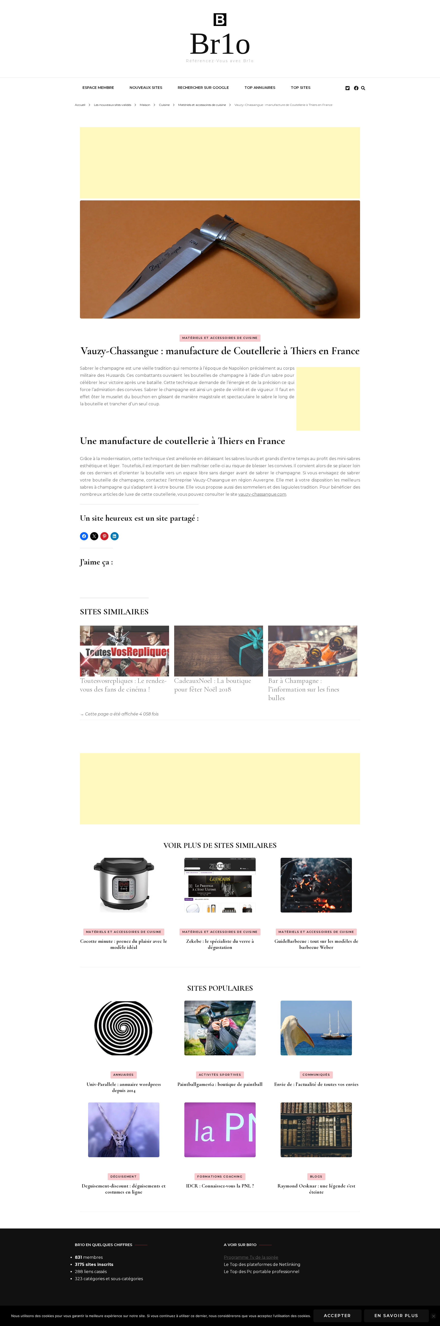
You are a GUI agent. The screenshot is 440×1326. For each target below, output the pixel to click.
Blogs (316, 1176)
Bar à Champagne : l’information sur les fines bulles (303, 689)
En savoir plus (397, 1315)
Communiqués (316, 1074)
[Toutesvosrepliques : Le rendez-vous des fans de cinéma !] (124, 651)
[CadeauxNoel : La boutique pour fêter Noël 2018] (218, 651)
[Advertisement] (220, 162)
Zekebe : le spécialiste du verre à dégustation (220, 944)
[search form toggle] (363, 88)
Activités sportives (220, 1074)
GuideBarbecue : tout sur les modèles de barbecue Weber (316, 944)
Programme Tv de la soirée (251, 1257)
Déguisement (124, 1176)
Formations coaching (219, 1176)
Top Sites (300, 87)
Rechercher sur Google (203, 87)
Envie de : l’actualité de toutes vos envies (316, 1084)
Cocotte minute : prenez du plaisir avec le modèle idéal (123, 944)
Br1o (220, 43)
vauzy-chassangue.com (262, 494)
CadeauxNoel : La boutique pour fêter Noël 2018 (212, 685)
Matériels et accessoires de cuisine (220, 338)
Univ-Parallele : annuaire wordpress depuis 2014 (124, 1087)
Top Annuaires (259, 87)
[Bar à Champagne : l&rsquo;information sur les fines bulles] (312, 651)
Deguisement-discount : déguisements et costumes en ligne (124, 1189)
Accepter (337, 1315)
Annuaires (123, 1074)
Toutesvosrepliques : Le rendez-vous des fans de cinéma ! (123, 685)
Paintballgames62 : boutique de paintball (220, 1084)
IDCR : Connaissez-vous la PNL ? (220, 1186)
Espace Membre (98, 87)
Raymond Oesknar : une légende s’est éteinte (316, 1189)
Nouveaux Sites (146, 87)
